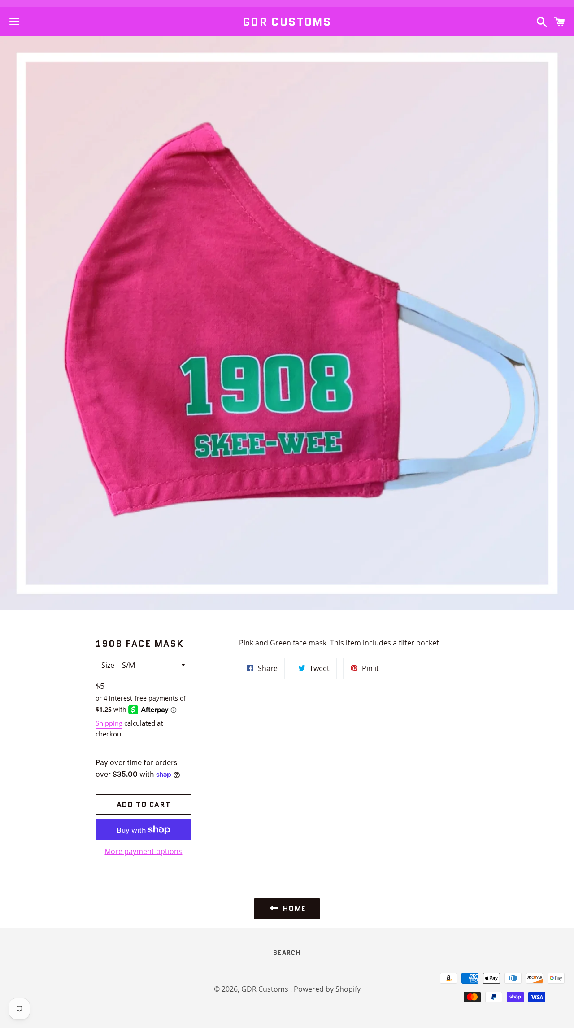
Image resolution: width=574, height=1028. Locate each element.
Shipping (109, 723)
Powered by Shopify (327, 989)
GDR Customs (287, 22)
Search (287, 952)
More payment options (143, 851)
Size (107, 665)
